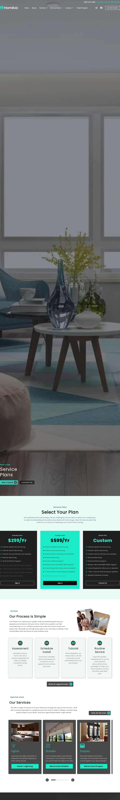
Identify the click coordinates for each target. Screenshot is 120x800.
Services (42, 8)
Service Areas (55, 8)
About (34, 8)
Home (27, 8)
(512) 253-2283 (89, 2)
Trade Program (82, 8)
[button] (47, 779)
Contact (68, 8)
